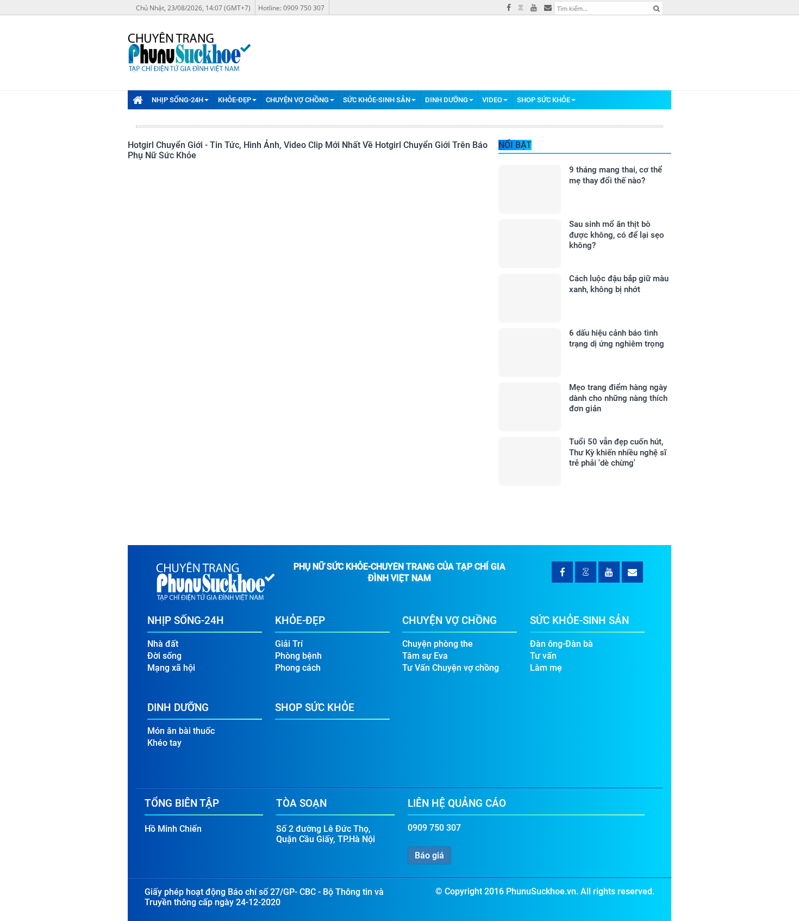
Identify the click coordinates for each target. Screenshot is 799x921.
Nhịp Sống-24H (177, 100)
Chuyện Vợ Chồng (297, 100)
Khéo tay (164, 743)
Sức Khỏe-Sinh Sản (376, 100)
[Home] (137, 99)
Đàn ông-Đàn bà (561, 644)
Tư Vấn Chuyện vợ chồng (450, 668)
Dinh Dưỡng (446, 100)
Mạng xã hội (171, 668)
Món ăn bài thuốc (181, 731)
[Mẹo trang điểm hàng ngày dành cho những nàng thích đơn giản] (529, 406)
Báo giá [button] (429, 855)
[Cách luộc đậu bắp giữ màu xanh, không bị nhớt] (529, 298)
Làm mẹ (546, 668)
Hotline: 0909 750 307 (291, 8)
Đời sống (164, 656)
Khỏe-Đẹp (234, 100)
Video (492, 100)
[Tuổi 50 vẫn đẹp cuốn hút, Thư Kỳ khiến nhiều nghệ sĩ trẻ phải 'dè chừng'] (529, 461)
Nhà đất (162, 644)
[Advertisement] (722, 755)
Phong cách (298, 668)
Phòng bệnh (298, 656)
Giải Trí (289, 644)
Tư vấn (543, 656)
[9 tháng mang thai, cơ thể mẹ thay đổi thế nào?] (529, 189)
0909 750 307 (434, 828)
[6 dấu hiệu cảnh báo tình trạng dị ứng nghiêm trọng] (529, 352)
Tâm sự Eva (425, 656)
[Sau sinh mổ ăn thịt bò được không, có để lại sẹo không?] (529, 243)
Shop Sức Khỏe (543, 100)
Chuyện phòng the (437, 644)
